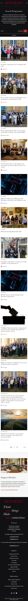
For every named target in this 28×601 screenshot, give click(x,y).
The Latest (14, 560)
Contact (14, 571)
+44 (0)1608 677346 (14, 536)
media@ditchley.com (14, 545)
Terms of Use (14, 584)
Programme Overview (14, 554)
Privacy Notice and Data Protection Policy (14, 586)
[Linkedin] (11, 593)
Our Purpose (14, 562)
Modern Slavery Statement (14, 579)
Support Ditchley (14, 567)
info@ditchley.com (14, 539)
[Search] (26, 3)
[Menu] (1, 3)
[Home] (14, 3)
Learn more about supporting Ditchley (9, 489)
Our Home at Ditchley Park (14, 564)
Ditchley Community (14, 558)
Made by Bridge (15, 599)
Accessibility (14, 581)
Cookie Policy (14, 588)
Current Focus (14, 556)
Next (24, 447)
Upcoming (20, 31)
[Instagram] (14, 593)
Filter (2, 31)
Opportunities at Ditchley (14, 569)
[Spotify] (16, 593)
